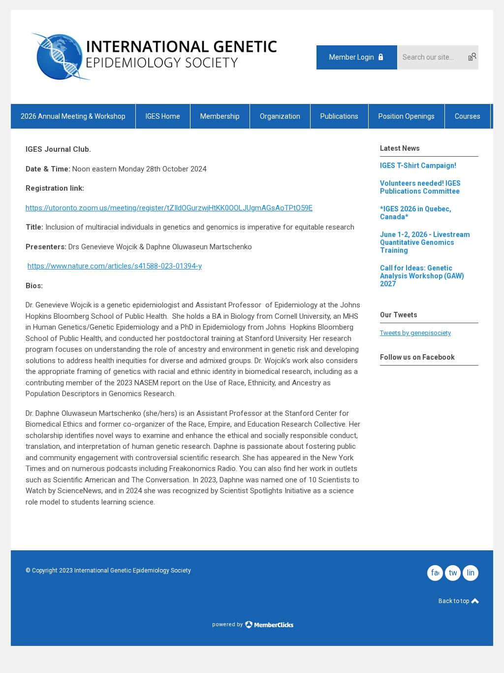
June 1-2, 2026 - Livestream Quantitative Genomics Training (425, 242)
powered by (228, 624)
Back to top (455, 601)
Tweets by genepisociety (415, 332)
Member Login (351, 57)
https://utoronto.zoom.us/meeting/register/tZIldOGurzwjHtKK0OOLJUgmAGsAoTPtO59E (169, 207)
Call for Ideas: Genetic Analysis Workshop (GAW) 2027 (422, 276)
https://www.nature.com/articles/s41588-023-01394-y (115, 266)
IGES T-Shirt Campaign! (418, 165)
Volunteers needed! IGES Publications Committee (420, 187)
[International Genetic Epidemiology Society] (154, 86)
